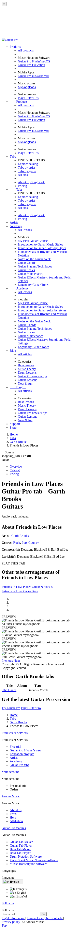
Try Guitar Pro (11, 708)
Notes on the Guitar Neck (34, 259)
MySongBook (27, 87)
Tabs (13, 156)
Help (13, 817)
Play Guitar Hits (28, 98)
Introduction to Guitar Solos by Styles (42, 248)
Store (13, 427)
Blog (13, 350)
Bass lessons (26, 365)
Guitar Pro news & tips (32, 376)
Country (33, 542)
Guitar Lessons (27, 380)
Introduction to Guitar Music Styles (40, 244)
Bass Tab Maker (20, 849)
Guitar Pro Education (31, 65)
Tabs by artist (26, 167)
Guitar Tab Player (21, 845)
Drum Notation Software (26, 856)
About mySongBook (31, 182)
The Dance (9, 690)
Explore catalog (28, 164)
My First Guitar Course (33, 240)
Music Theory (27, 369)
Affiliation (16, 821)
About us (15, 810)
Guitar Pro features (14, 828)
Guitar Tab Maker (21, 842)
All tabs (23, 175)
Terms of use (35, 918)
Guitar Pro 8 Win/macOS (34, 61)
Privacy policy (11, 922)
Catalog (15, 470)
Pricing (22, 186)
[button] (8, 660)
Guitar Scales (26, 270)
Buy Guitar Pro (31, 708)
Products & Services (15, 733)
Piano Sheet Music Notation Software (34, 860)
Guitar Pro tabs (19, 765)
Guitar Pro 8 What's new (25, 750)
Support (15, 424)
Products (15, 46)
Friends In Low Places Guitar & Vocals (27, 586)
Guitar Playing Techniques (35, 266)
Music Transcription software (28, 864)
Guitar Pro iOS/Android (33, 76)
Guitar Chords (27, 262)
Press (13, 813)
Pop (24, 542)
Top (4, 925)
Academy (16, 226)
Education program (22, 754)
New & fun (25, 383)
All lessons (25, 229)
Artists (14, 222)
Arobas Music (11, 796)
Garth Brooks (20, 535)
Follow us (8, 903)
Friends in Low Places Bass (20, 591)
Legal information (13, 918)
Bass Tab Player (20, 853)
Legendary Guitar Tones (33, 284)
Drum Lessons (27, 372)
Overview (16, 466)
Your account (10, 772)
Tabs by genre (27, 171)
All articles (25, 354)
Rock (16, 542)
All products (26, 50)
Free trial (15, 746)
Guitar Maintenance (30, 273)
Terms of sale (54, 918)
